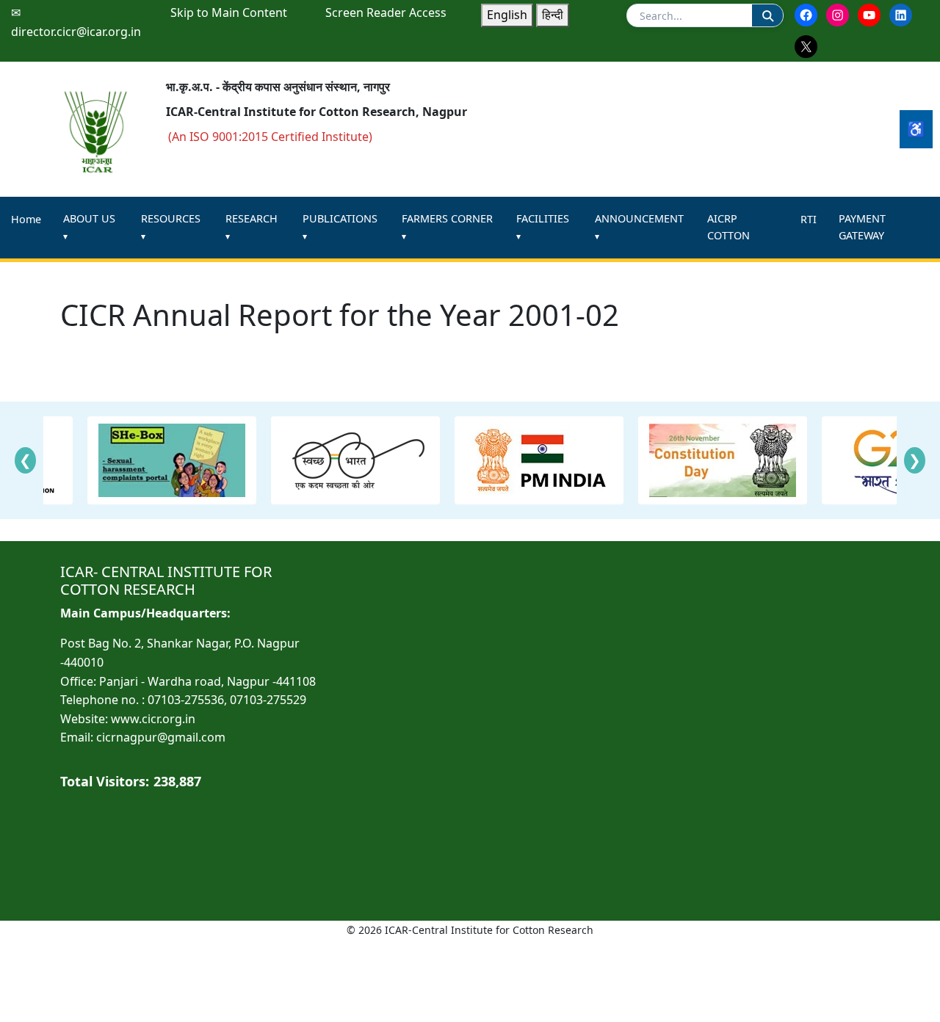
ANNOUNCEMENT (639, 218)
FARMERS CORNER (447, 218)
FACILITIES (542, 218)
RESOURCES (170, 218)
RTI (808, 219)
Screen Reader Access (385, 12)
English (507, 15)
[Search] (767, 15)
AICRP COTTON (728, 226)
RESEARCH (251, 218)
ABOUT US (89, 218)
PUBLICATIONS (340, 218)
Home (26, 219)
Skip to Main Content (228, 12)
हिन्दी (552, 15)
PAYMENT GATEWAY (862, 226)
